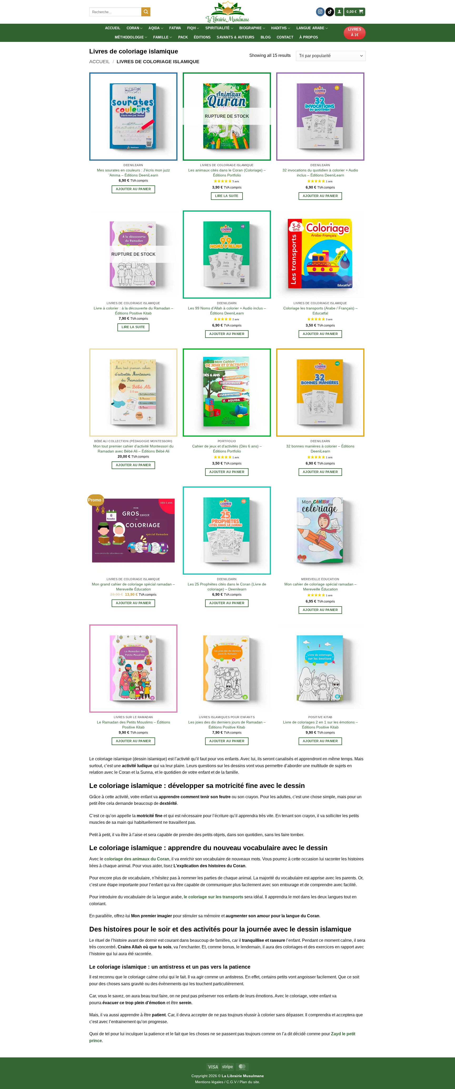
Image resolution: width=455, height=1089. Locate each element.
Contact (285, 37)
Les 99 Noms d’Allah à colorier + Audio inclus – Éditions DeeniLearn (227, 310)
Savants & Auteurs (235, 37)
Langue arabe (310, 28)
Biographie (250, 28)
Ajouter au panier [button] (133, 189)
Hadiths (279, 28)
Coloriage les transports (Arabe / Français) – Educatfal (320, 310)
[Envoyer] (145, 11)
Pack (183, 37)
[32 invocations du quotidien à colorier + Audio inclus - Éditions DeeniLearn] (320, 116)
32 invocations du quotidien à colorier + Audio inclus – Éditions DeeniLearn (320, 172)
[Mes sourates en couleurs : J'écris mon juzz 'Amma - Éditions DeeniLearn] (133, 116)
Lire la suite (227, 196)
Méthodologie (129, 37)
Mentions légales (209, 1082)
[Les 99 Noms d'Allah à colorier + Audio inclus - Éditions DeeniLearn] (227, 254)
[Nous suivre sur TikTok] (329, 11)
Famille (161, 37)
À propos (308, 37)
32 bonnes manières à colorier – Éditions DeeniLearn (320, 448)
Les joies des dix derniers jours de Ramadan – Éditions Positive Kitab (227, 724)
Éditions (202, 37)
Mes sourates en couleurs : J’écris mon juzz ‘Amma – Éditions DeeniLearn (133, 172)
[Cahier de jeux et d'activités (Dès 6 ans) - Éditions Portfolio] (227, 392)
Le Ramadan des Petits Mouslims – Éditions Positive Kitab (133, 724)
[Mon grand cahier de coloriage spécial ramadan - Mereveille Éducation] (133, 530)
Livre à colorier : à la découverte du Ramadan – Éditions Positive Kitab (133, 310)
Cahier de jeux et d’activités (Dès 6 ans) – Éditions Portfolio (227, 448)
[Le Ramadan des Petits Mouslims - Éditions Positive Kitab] (133, 668)
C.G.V (231, 1082)
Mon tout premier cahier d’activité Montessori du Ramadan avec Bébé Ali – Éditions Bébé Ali (133, 448)
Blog (266, 37)
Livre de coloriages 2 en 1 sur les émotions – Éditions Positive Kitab (320, 724)
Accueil (113, 28)
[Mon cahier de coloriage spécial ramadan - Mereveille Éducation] (320, 530)
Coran (133, 28)
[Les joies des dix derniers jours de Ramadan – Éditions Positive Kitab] (227, 668)
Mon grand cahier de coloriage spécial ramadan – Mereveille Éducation (133, 586)
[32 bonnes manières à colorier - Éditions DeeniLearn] (320, 392)
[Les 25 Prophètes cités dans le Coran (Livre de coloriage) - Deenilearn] (227, 530)
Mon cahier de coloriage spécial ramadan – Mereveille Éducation (320, 586)
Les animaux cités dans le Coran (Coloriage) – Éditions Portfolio (227, 172)
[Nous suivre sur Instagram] (320, 11)
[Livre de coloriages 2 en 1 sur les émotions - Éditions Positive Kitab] (320, 668)
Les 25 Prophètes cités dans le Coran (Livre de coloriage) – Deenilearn (227, 586)
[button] (339, 12)
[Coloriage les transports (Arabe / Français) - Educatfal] (320, 254)
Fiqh (191, 28)
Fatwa (175, 28)
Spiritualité (217, 28)
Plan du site (249, 1082)
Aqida (154, 28)
